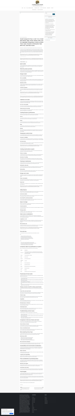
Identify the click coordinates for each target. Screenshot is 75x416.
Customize (4, 413)
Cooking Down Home (37, 4)
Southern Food (34, 9)
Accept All (11, 413)
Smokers (33, 412)
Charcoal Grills (33, 398)
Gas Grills (33, 408)
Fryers (32, 404)
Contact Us (46, 398)
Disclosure (46, 399)
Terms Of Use (46, 403)
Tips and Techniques (40, 9)
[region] (7, 412)
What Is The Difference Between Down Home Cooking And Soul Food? (50, 30)
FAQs (32, 403)
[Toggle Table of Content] (26, 61)
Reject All (7, 413)
